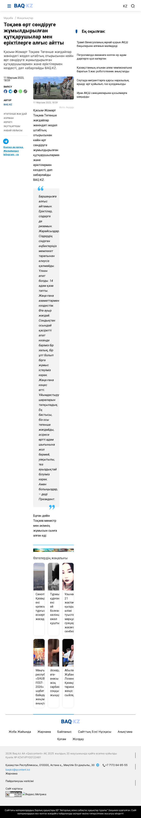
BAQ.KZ (8, 104)
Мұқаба (8, 17)
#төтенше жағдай (15, 114)
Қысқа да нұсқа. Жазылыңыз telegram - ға (13, 151)
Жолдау (78, 739)
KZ (125, 6)
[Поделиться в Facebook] (5, 91)
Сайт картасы (14, 788)
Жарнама (44, 731)
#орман (9, 118)
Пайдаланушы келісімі (20, 781)
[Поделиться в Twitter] (15, 91)
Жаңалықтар (25, 17)
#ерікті (8, 122)
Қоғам (61, 739)
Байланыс (64, 731)
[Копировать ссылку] (25, 91)
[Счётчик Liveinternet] (14, 793)
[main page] (66, 5)
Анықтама (125, 731)
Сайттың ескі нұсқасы (94, 731)
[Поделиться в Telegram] (10, 91)
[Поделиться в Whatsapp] (20, 91)
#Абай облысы (13, 130)
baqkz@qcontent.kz (18, 769)
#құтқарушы (12, 126)
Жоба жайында (20, 731)
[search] (133, 6)
